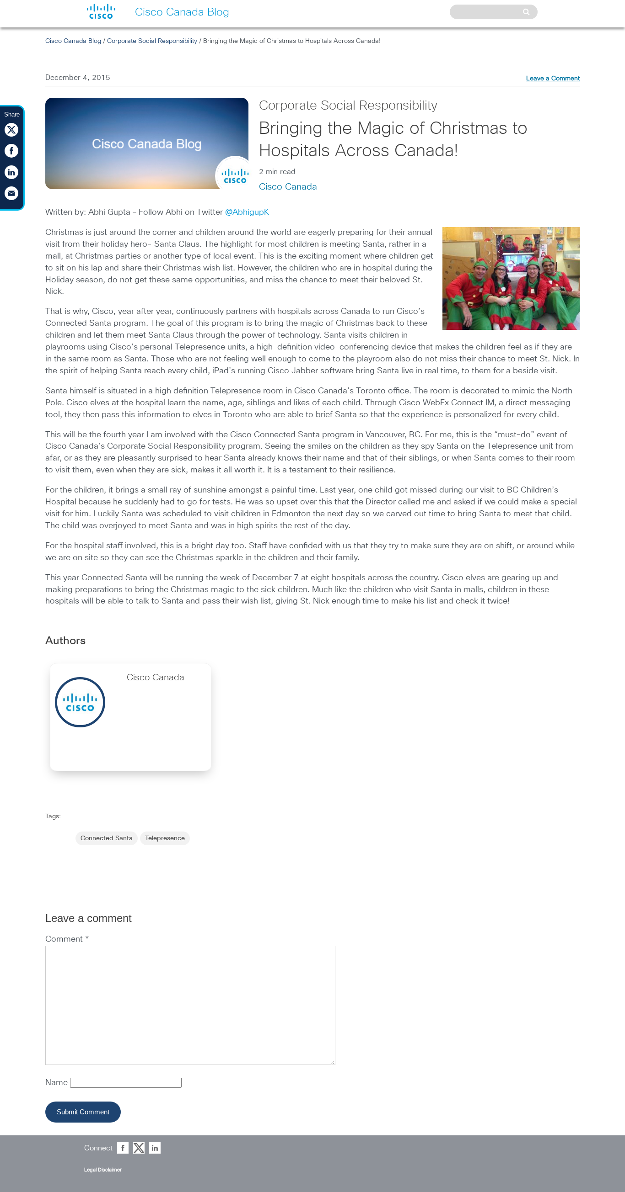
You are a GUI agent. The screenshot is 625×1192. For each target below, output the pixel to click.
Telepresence (165, 838)
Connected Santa (107, 838)
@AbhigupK (247, 212)
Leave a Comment (553, 78)
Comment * (67, 939)
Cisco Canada (288, 186)
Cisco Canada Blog (73, 41)
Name (57, 1083)
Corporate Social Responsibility (152, 41)
